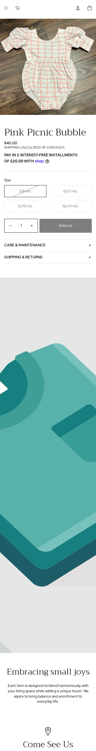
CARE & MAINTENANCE (25, 245)
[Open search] (17, 8)
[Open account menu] (78, 8)
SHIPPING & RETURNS (23, 257)
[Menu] (6, 8)
